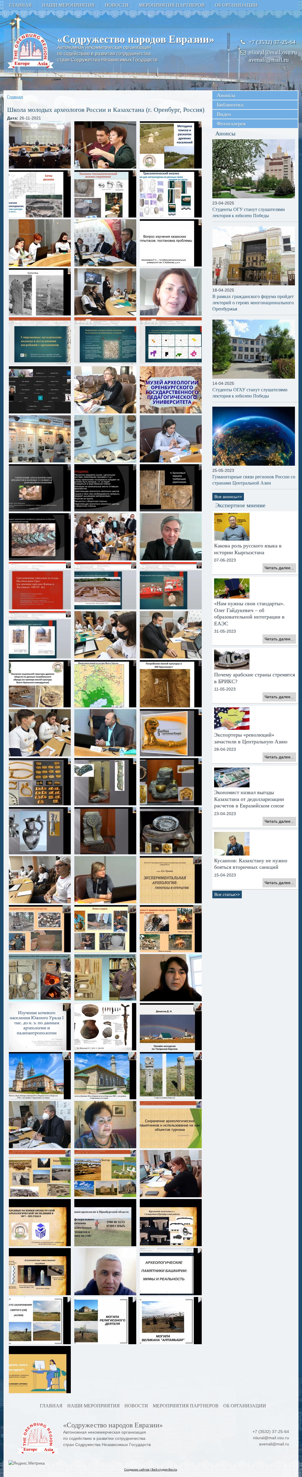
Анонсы (226, 95)
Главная (20, 5)
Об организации (236, 5)
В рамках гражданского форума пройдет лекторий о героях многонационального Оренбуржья (253, 302)
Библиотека (230, 105)
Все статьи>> (227, 894)
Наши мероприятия (68, 5)
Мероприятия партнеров (172, 5)
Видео (224, 114)
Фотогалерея (231, 124)
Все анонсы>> (228, 496)
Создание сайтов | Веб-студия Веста (150, 1469)
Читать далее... (279, 567)
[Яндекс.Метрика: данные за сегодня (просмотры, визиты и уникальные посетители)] (27, 1463)
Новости (117, 5)
